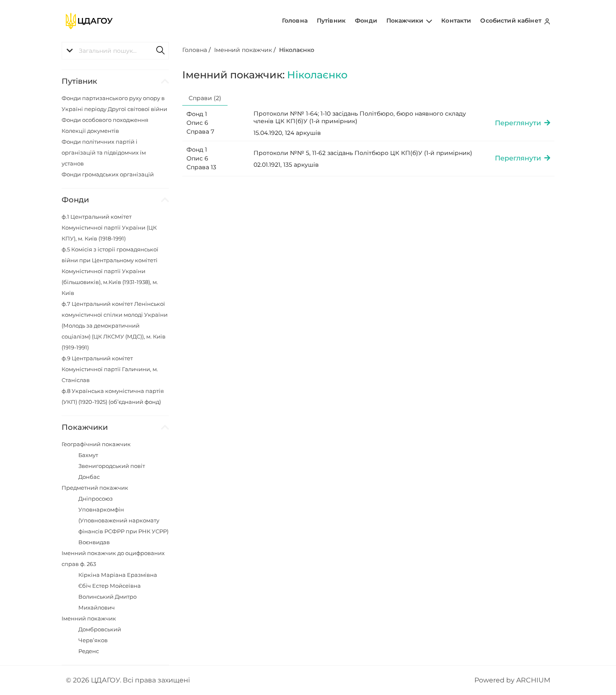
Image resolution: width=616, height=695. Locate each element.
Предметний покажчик (95, 487)
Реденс (88, 651)
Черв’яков (93, 640)
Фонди (366, 20)
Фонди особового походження (105, 119)
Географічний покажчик (96, 444)
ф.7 (115, 325)
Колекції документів (90, 130)
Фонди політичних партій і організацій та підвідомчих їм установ (104, 152)
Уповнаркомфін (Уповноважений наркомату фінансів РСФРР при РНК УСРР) (123, 520)
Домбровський (99, 629)
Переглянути (519, 123)
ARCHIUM (533, 680)
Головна (295, 20)
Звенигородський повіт (111, 465)
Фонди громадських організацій (108, 174)
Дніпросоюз (95, 498)
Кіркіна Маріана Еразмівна (117, 574)
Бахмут (88, 455)
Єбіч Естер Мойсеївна (109, 585)
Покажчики (405, 20)
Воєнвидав (94, 542)
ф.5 (110, 271)
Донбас (89, 476)
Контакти (456, 20)
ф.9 (110, 369)
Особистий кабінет (511, 20)
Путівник (331, 20)
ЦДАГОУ (105, 680)
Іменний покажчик (89, 618)
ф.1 (109, 227)
